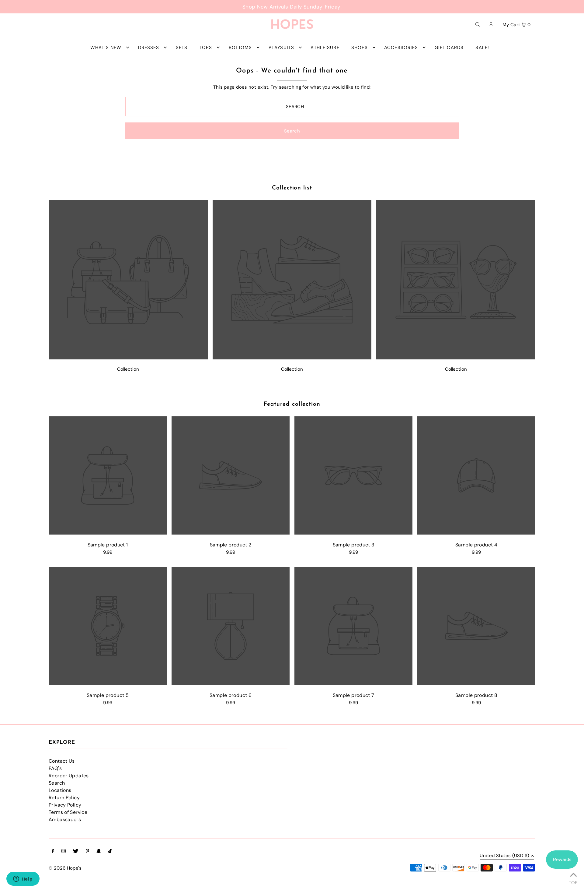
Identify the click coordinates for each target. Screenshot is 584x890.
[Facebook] (53, 851)
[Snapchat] (98, 851)
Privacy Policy (65, 805)
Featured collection (292, 404)
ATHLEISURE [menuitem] (325, 47)
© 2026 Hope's (65, 868)
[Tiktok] (110, 851)
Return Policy (64, 797)
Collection (128, 369)
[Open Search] (477, 24)
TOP (573, 882)
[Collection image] (128, 358)
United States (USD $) (504, 856)
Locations (60, 790)
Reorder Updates (69, 775)
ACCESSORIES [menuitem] (401, 47)
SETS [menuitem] (182, 47)
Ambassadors (65, 819)
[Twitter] (75, 851)
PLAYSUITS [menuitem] (281, 47)
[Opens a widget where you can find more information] (23, 879)
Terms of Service (68, 812)
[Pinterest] (87, 851)
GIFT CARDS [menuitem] (449, 47)
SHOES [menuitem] (359, 47)
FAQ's (55, 768)
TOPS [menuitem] (206, 47)
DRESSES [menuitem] (148, 47)
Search (57, 783)
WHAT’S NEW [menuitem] (105, 47)
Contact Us (62, 761)
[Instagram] (63, 851)
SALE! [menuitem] (482, 47)
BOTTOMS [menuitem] (240, 47)
